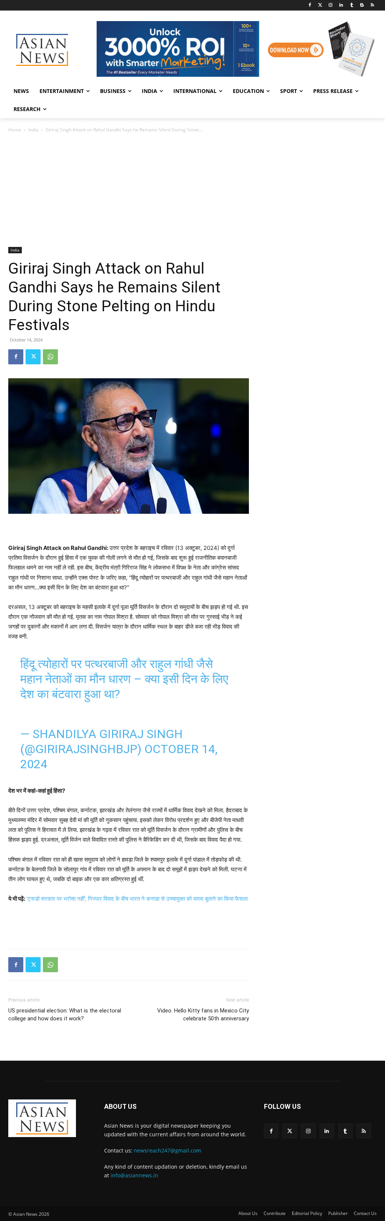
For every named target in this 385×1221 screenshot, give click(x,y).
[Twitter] (320, 5)
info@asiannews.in (134, 1175)
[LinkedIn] (341, 5)
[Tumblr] (351, 5)
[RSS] (372, 5)
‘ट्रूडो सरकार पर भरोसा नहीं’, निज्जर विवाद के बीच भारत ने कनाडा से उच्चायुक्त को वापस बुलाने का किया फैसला (137, 898)
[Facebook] (309, 5)
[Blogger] (362, 5)
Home (14, 129)
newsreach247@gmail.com (167, 1150)
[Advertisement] (192, 190)
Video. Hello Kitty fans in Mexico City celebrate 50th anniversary (203, 1014)
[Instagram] (330, 5)
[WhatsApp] (50, 356)
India (33, 129)
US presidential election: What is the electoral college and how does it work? (64, 1014)
